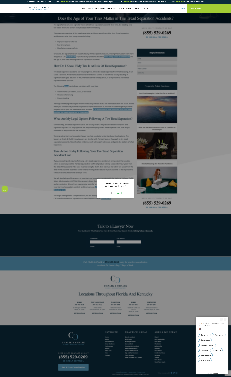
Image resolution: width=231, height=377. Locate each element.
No (112, 193)
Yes (118, 193)
